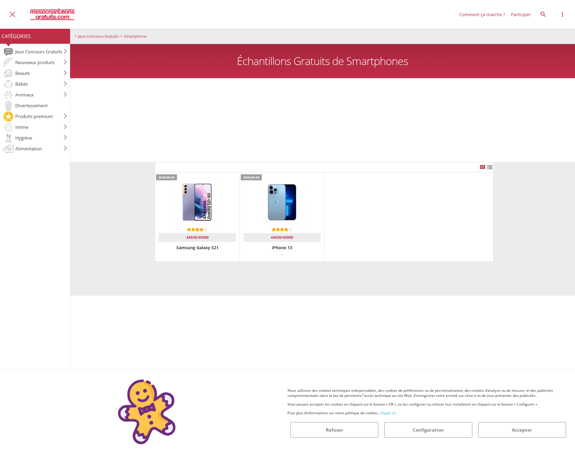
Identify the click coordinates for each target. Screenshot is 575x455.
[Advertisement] (322, 120)
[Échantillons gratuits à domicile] (52, 14)
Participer (521, 14)
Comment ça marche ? (482, 14)
